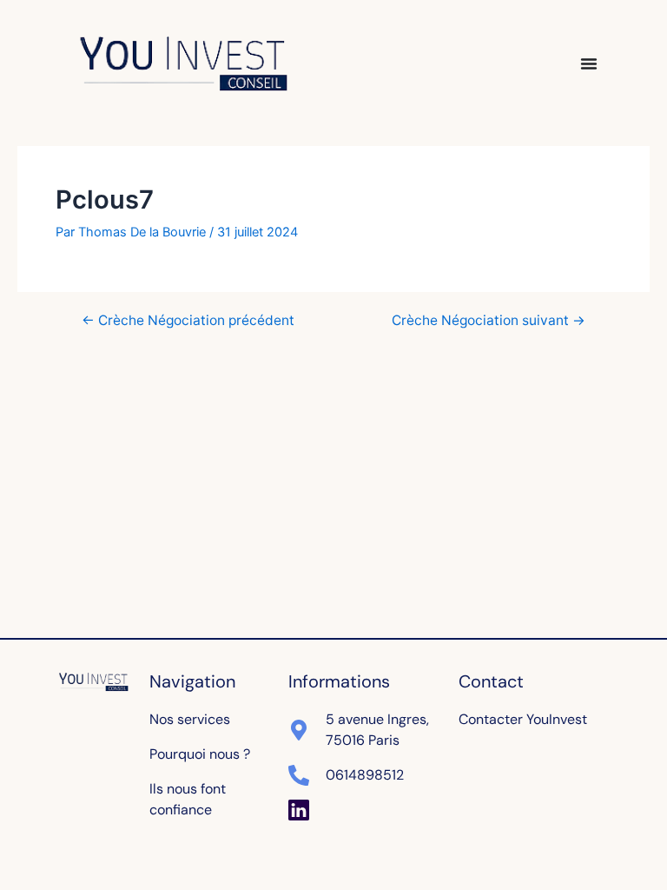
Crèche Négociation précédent (188, 321)
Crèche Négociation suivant (488, 321)
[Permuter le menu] (589, 63)
